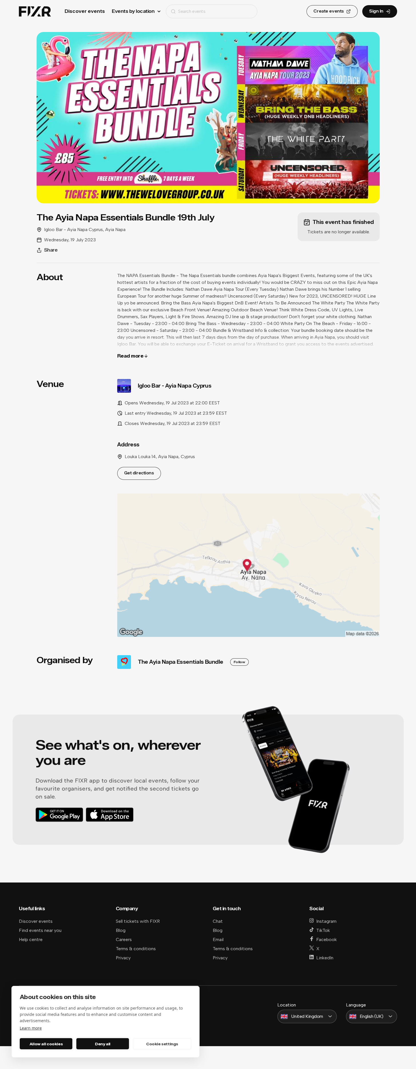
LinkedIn (324, 957)
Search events (191, 11)
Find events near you (40, 930)
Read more (130, 356)
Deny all (102, 1044)
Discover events (85, 11)
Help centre (31, 939)
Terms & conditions (136, 948)
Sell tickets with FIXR (138, 921)
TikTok (323, 930)
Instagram (326, 921)
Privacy (123, 957)
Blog (121, 930)
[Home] (35, 11)
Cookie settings (162, 1044)
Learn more (31, 1028)
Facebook (326, 939)
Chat (218, 921)
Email (218, 939)
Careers (124, 939)
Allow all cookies (46, 1044)
